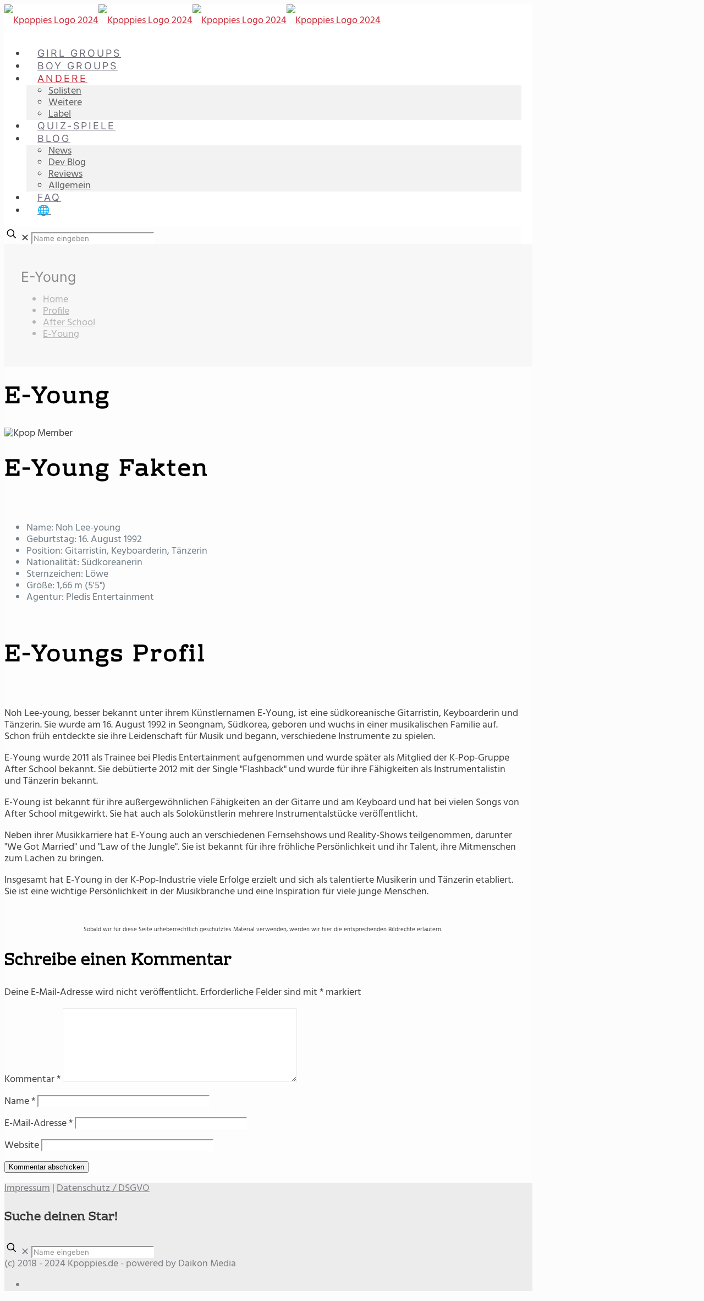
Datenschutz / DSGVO (103, 1188)
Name (19, 1101)
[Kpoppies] (192, 20)
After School (69, 323)
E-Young (61, 334)
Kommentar (32, 1079)
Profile (56, 311)
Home (55, 300)
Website (21, 1146)
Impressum (27, 1188)
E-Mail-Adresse (38, 1123)
